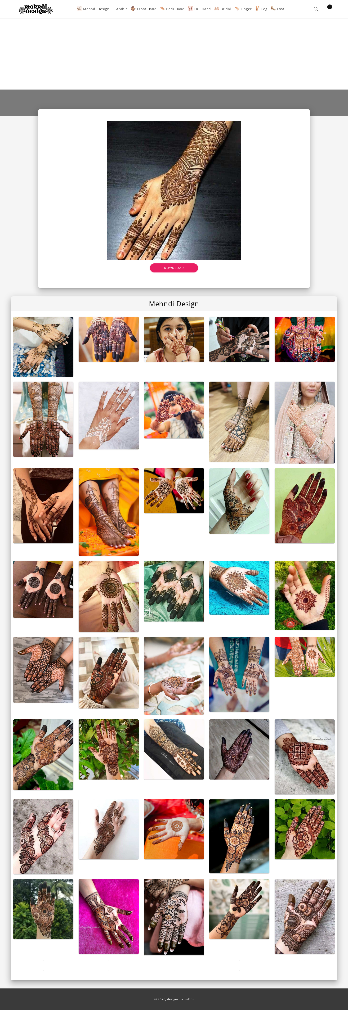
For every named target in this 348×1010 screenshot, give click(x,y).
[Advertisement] (174, 54)
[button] (316, 9)
